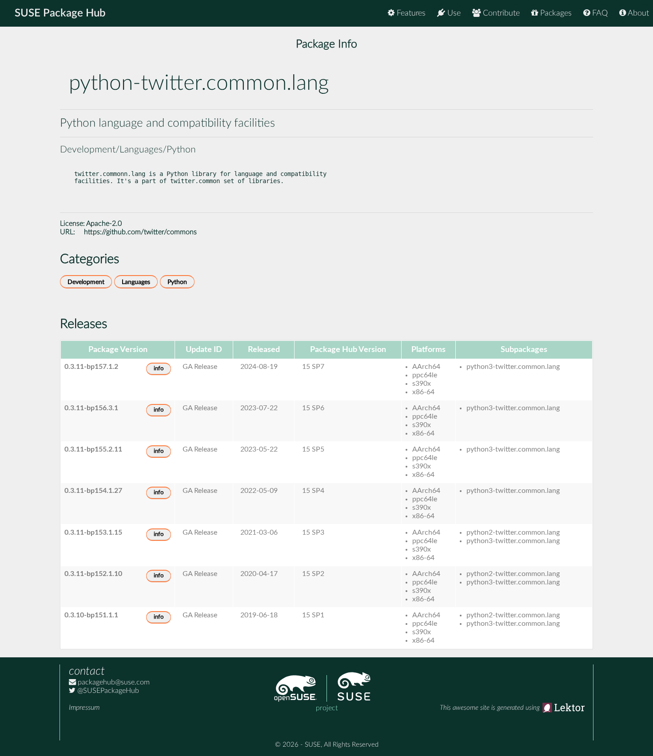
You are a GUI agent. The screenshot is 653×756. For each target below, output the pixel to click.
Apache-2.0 (104, 223)
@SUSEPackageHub (107, 690)
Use (453, 13)
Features (410, 13)
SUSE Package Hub (60, 13)
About (637, 13)
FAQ (599, 13)
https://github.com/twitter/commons (140, 232)
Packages (555, 13)
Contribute (500, 13)
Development (86, 282)
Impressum (84, 707)
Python (177, 282)
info (158, 369)
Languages (136, 282)
